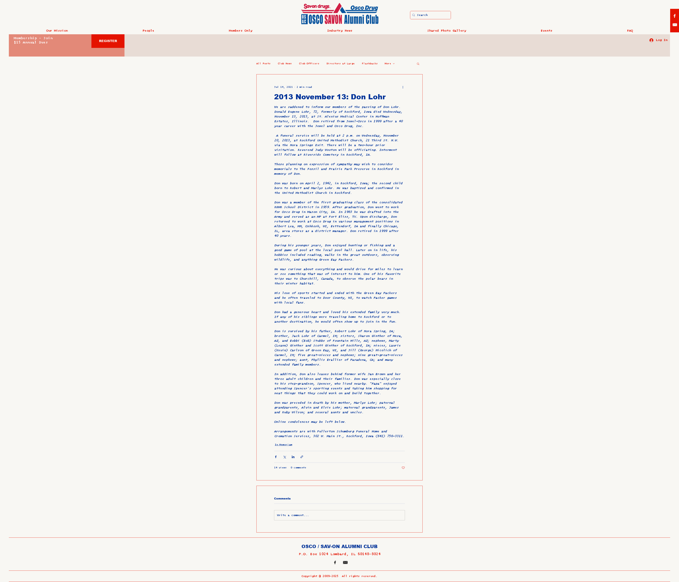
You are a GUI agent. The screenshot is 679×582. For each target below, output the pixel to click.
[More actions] (403, 87)
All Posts (263, 63)
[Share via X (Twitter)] (284, 456)
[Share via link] (301, 456)
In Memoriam (283, 444)
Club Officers (309, 63)
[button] (148, 30)
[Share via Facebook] (275, 456)
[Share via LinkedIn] (293, 456)
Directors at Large (340, 63)
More (388, 63)
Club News (285, 63)
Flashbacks (370, 63)
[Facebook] (674, 15)
